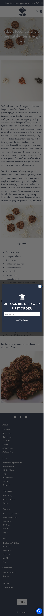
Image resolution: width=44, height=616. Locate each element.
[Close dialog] (39, 286)
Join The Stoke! (21, 320)
